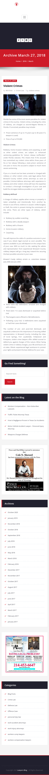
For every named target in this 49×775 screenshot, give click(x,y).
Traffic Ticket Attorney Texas (18, 414)
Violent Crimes (12, 86)
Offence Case (13, 711)
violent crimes (34, 90)
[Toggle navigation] (24, 17)
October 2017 (13, 581)
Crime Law (20, 90)
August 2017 (12, 587)
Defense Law (12, 705)
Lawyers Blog (22, 770)
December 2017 (13, 570)
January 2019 (12, 518)
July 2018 (11, 541)
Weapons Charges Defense (18, 434)
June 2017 (11, 599)
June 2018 (11, 547)
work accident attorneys (17, 723)
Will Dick (9, 90)
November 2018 (14, 524)
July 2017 (11, 593)
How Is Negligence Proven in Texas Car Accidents (26, 420)
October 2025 (13, 512)
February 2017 (13, 616)
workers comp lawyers (16, 734)
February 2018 (13, 564)
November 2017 (14, 576)
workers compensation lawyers (19, 740)
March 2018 (12, 558)
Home (18, 61)
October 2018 (13, 529)
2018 (24, 61)
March (31, 61)
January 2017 (12, 622)
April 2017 (11, 604)
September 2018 (14, 535)
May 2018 (11, 552)
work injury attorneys (16, 728)
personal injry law (14, 717)
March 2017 (12, 610)
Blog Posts (12, 694)
